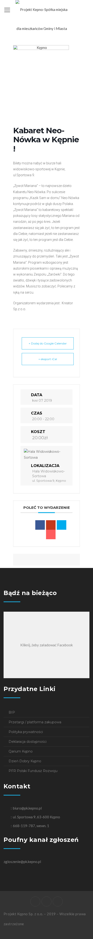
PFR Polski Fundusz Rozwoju (33, 771)
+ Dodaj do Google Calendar (48, 343)
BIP (12, 712)
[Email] (51, 534)
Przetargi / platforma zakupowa (35, 722)
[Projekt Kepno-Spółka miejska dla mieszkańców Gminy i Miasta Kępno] (42, 28)
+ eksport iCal (47, 359)
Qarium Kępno (21, 751)
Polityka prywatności (26, 732)
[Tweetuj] (61, 525)
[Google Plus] (51, 525)
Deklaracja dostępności (27, 741)
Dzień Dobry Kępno (25, 761)
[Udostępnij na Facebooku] (40, 525)
